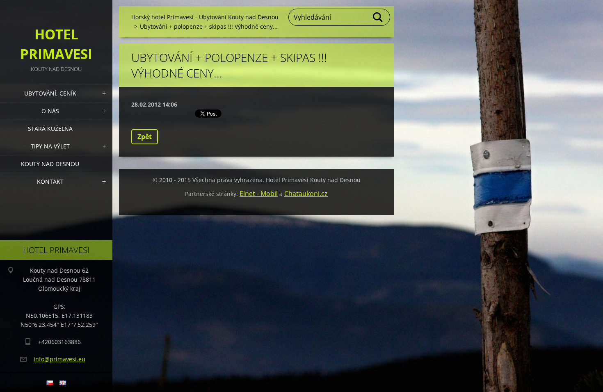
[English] (62, 382)
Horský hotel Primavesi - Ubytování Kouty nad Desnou (205, 17)
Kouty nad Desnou (50, 164)
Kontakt (50, 181)
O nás (50, 111)
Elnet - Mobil (259, 193)
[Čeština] (49, 382)
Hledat (378, 17)
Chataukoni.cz (306, 193)
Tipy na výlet (50, 146)
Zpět (144, 136)
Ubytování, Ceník (50, 93)
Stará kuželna (50, 128)
